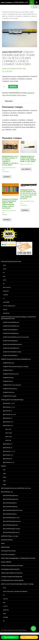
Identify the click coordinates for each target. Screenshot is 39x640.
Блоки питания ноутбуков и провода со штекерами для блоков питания (18, 317)
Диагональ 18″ (7, 458)
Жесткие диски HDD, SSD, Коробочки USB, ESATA (16, 488)
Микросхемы (5, 547)
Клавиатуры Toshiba (9, 396)
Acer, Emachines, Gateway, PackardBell (15, 591)
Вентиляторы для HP (10, 503)
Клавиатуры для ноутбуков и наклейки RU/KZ (16, 359)
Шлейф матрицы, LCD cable (9, 536)
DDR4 (4, 484)
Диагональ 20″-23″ (8, 462)
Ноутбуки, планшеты (8, 554)
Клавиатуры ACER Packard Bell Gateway (15, 366)
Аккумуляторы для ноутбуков (19, 12)
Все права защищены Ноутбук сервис (11, 630)
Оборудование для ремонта (10, 569)
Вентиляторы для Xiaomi (11, 532)
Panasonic (6, 313)
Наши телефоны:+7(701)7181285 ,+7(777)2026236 (15, 2)
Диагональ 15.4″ (8, 422)
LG (3, 298)
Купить (7, 177)
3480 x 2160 (8, 436)
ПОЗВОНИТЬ (11, 637)
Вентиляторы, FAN (7, 492)
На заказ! (26, 169)
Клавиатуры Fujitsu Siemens (12, 385)
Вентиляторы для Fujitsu (11, 517)
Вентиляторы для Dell (10, 506)
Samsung (6, 291)
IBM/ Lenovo (21, 95)
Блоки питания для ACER (11, 326)
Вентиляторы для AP (10, 514)
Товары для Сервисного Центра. (12, 573)
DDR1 (4, 473)
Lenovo (5, 599)
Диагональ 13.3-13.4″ (9, 414)
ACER (4, 269)
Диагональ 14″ (7, 418)
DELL (4, 276)
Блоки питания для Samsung (12, 344)
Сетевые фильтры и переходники (12, 580)
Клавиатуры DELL (8, 377)
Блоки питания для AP (10, 341)
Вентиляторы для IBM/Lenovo (13, 510)
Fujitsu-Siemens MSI (9, 306)
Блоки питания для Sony (11, 348)
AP (3, 283)
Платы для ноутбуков (8, 551)
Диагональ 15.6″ (8, 425)
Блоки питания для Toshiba (12, 352)
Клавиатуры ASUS (8, 363)
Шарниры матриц (7, 540)
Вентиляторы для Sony (10, 525)
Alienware (6, 302)
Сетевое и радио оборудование (11, 576)
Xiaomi (5, 309)
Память (3, 466)
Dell (4, 602)
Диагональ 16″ (7, 447)
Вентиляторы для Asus (10, 495)
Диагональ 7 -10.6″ (9, 403)
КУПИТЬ (13, 86)
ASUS (4, 265)
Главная (5, 12)
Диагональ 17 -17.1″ (9, 451)
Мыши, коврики (6, 562)
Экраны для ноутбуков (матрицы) (12, 399)
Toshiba (5, 294)
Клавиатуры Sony (8, 392)
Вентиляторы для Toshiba (11, 529)
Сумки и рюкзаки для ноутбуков (12, 565)
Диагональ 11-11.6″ (9, 407)
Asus (4, 587)
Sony (4, 613)
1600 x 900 (8, 440)
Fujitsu (5, 606)
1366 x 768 (8, 429)
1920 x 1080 (8, 433)
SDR (4, 470)
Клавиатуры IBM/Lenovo (11, 374)
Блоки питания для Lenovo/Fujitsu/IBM (16, 337)
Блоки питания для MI (10, 355)
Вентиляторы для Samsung (12, 521)
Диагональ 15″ (7, 444)
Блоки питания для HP (10, 329)
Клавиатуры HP (8, 370)
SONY (4, 280)
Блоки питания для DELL (11, 333)
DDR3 (4, 481)
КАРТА (30, 637)
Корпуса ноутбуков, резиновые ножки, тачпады (17, 584)
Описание (9, 101)
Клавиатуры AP (8, 381)
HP (4, 272)
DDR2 (4, 477)
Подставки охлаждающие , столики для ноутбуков (18, 558)
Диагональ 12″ (7, 411)
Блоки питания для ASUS (11, 322)
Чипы (3, 543)
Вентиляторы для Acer (10, 499)
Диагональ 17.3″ (8, 455)
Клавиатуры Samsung (10, 388)
